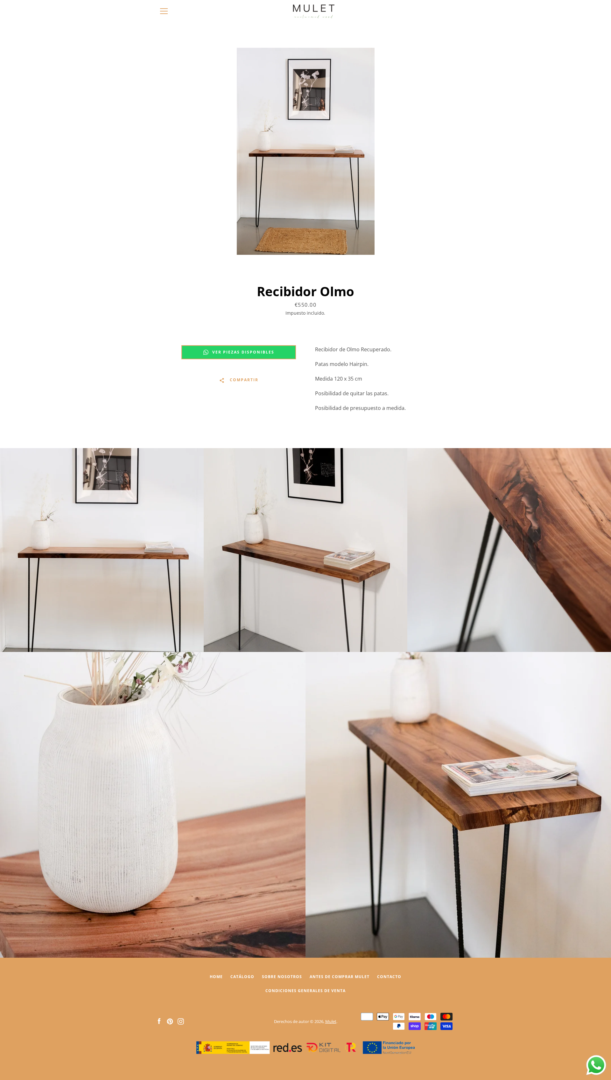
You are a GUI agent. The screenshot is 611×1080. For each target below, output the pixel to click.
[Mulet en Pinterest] (170, 1021)
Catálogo (242, 976)
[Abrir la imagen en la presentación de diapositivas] (306, 151)
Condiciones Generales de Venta (305, 990)
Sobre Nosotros (282, 976)
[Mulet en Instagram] (181, 1021)
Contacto (389, 976)
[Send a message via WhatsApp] (596, 1065)
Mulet (330, 1021)
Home (216, 976)
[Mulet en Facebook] (159, 1021)
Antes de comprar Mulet (339, 976)
